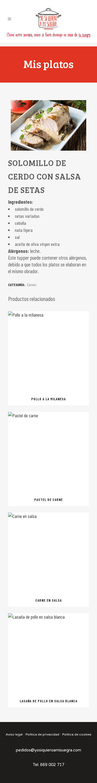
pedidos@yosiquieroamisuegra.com (48, 750)
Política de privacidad (42, 734)
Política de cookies (76, 734)
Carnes (31, 284)
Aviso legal (14, 734)
